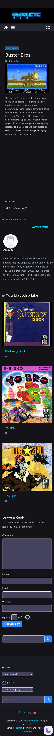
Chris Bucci (15, 61)
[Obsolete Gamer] (5, 27)
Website (6, 602)
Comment (8, 535)
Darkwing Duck (15, 351)
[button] (48, 730)
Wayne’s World (40, 226)
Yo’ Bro (10, 428)
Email (5, 588)
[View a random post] (48, 27)
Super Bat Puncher (16, 219)
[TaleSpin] (27, 444)
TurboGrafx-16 (12, 48)
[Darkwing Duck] (27, 304)
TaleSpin (10, 496)
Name (5, 574)
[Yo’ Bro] (27, 367)
